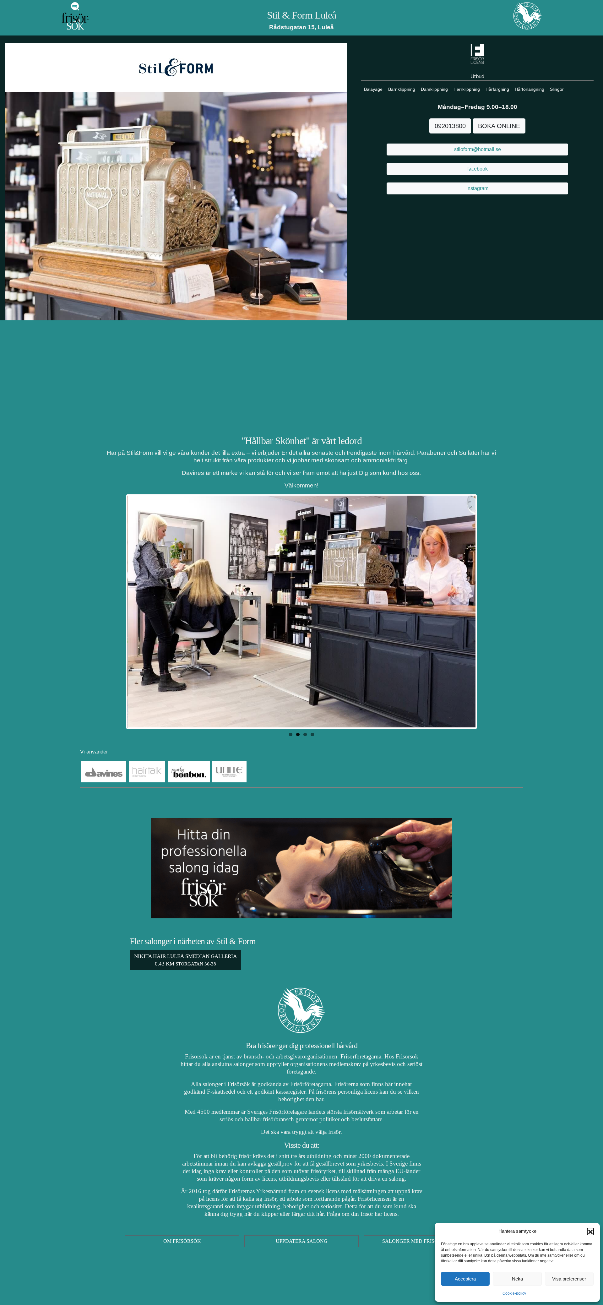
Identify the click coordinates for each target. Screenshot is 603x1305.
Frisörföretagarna (360, 1056)
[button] (590, 1231)
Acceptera (465, 1278)
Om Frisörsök (182, 1241)
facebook (477, 168)
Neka (517, 1278)
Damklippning (434, 89)
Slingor (557, 89)
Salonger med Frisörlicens (420, 1241)
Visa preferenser (569, 1278)
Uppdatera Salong (302, 1241)
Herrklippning (467, 89)
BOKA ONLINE (499, 125)
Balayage (373, 89)
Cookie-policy (514, 1293)
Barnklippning (401, 89)
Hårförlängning (529, 89)
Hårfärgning (497, 89)
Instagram (477, 188)
